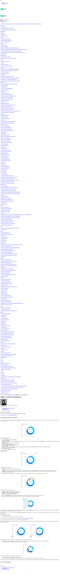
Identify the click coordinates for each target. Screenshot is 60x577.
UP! (0, 570)
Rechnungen (2, 361)
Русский (31, 23)
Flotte (1, 306)
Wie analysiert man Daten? (6, 409)
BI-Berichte (2, 312)
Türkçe (37, 23)
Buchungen (2, 258)
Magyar (20, 23)
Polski (27, 23)
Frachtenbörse (2, 82)
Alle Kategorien (6, 394)
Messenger (1, 43)
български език (4, 23)
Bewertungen (2, 342)
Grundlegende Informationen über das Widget (8, 408)
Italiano (22, 23)
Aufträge (1, 205)
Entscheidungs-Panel (3, 55)
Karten (1, 226)
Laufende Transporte (3, 184)
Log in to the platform (5, 3)
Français (17, 23)
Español (15, 23)
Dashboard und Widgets (3, 124)
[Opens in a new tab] (30, 573)
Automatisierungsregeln (3, 298)
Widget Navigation (4, 568)
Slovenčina (34, 23)
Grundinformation (2, 31)
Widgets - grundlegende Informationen (28, 518)
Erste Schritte (2, 25)
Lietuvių (24, 23)
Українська (40, 23)
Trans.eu (3, 2)
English (13, 23)
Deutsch (10, 23)
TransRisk (1, 372)
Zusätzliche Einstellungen (3, 364)
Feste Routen (2, 277)
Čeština (8, 23)
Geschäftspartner (2, 267)
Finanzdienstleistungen (3, 357)
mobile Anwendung (3, 378)
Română (29, 23)
